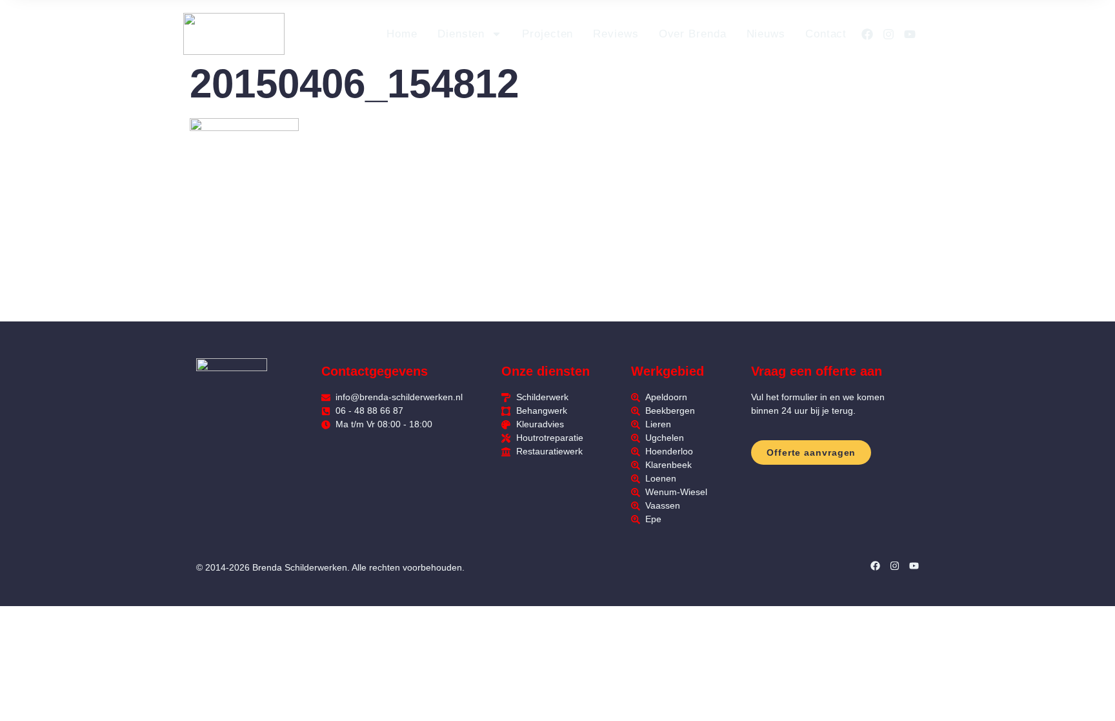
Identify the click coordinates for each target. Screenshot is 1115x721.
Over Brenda (693, 34)
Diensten (461, 34)
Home (402, 34)
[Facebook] (867, 34)
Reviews (615, 34)
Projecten (547, 34)
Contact (826, 34)
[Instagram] (888, 34)
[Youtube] (910, 34)
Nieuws (766, 34)
